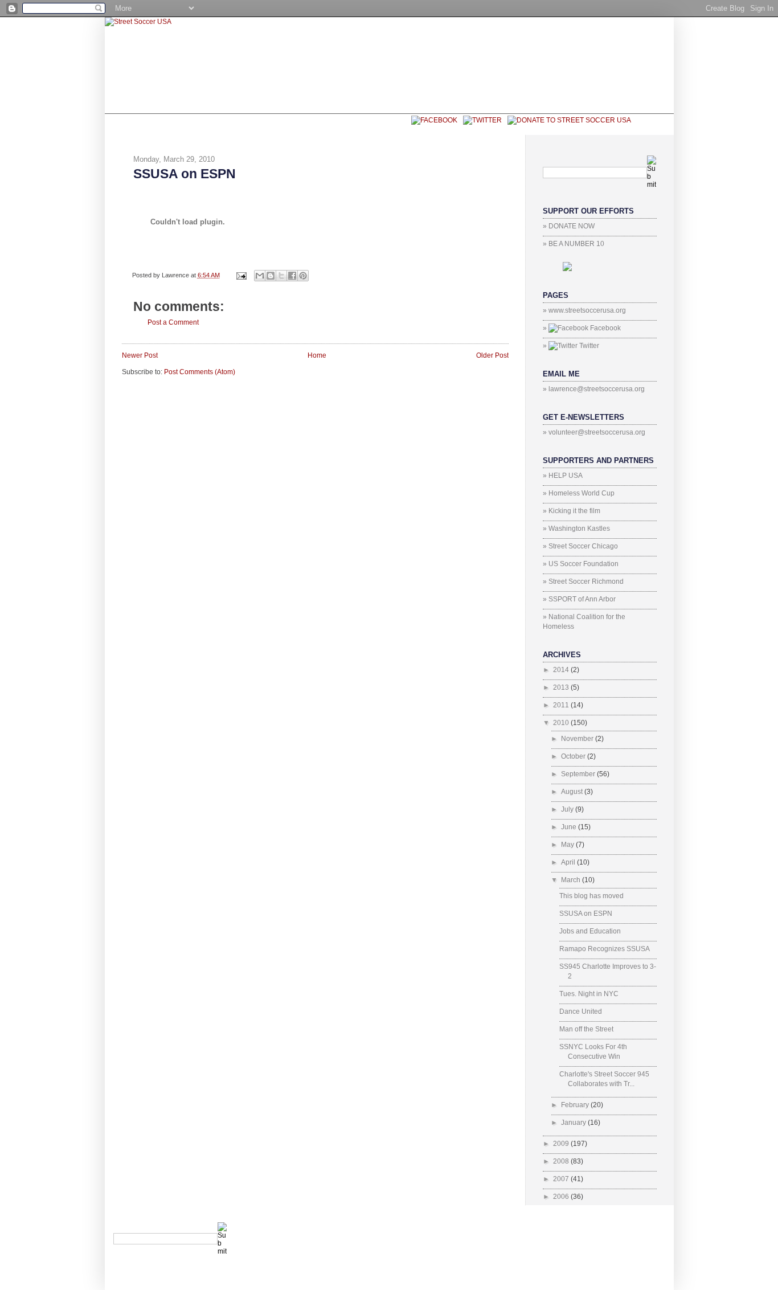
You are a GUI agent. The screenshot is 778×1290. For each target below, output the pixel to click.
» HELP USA (563, 476)
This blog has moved (591, 896)
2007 (562, 1179)
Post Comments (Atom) (199, 372)
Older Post (492, 355)
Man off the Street (586, 1029)
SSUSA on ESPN (184, 173)
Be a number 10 (194, 124)
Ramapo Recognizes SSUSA (604, 949)
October (574, 756)
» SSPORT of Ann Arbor (579, 599)
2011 (562, 705)
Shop (132, 124)
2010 (562, 723)
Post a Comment (173, 322)
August (572, 792)
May (568, 845)
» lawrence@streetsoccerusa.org (594, 389)
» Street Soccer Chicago (580, 546)
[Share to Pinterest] (303, 275)
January (574, 1123)
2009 (562, 1144)
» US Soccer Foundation (581, 564)
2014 (562, 670)
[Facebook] (431, 119)
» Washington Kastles (576, 529)
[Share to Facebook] (292, 275)
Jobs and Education (590, 931)
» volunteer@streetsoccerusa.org (594, 432)
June (569, 827)
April (569, 862)
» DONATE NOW (569, 226)
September (579, 774)
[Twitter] (479, 119)
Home (317, 355)
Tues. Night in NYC (589, 994)
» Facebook (582, 328)
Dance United (580, 1011)
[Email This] (259, 275)
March (571, 880)
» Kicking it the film (571, 511)
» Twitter (571, 346)
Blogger (640, 1227)
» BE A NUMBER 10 (573, 244)
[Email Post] (241, 275)
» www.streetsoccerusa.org (584, 310)
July (568, 809)
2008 (562, 1161)
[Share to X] (281, 275)
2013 (562, 687)
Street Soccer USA (293, 124)
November (578, 739)
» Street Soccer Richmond (583, 581)
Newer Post (140, 355)
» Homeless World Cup (579, 493)
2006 (562, 1197)
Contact (377, 124)
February (576, 1105)
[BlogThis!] (270, 275)
